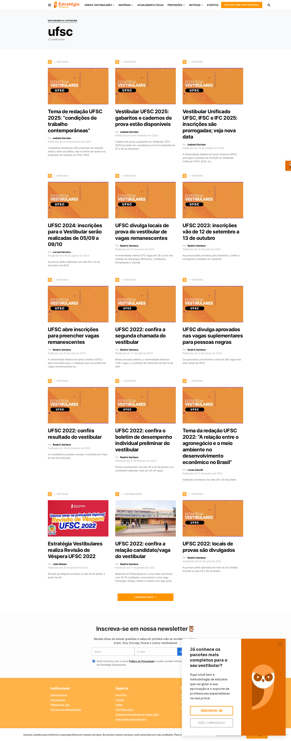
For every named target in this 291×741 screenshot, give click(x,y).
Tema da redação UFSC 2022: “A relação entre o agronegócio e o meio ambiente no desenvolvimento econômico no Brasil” (210, 446)
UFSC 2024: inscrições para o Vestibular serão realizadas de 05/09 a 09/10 (75, 234)
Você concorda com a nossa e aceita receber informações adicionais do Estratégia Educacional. (148, 663)
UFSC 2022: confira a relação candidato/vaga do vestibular (142, 550)
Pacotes (121, 695)
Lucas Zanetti (195, 469)
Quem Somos (58, 695)
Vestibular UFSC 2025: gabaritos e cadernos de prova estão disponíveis (143, 117)
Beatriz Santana (129, 245)
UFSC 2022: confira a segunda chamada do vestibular (140, 335)
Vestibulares (124, 710)
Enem (119, 705)
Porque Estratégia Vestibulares (137, 714)
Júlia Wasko (60, 564)
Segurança (57, 700)
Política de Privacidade (141, 661)
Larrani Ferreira (62, 252)
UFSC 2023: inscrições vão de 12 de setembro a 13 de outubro (211, 231)
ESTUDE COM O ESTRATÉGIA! (242, 5)
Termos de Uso (60, 705)
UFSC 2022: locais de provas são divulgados (209, 547)
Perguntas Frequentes (131, 719)
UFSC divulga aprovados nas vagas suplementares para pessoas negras (213, 335)
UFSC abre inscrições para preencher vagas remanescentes (73, 335)
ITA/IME (120, 700)
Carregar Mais (144, 597)
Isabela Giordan (62, 138)
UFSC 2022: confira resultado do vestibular (75, 433)
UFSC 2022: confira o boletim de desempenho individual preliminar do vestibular (143, 440)
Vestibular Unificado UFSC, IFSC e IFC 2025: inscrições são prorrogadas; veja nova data (210, 124)
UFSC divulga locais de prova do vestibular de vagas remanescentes (142, 231)
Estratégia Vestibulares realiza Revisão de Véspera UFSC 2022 (75, 550)
